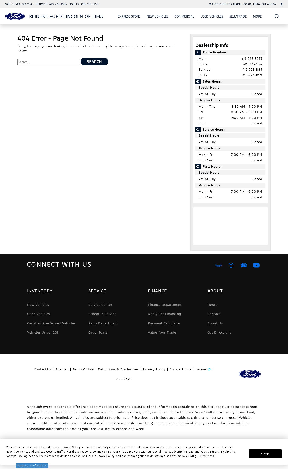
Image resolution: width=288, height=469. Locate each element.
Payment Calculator (164, 323)
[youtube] (256, 265)
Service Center (100, 305)
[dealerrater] (231, 265)
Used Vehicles (212, 16)
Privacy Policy (154, 369)
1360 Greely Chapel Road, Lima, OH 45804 (244, 4)
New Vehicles (157, 16)
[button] (277, 16)
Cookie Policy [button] (105, 456)
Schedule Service (102, 314)
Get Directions (219, 333)
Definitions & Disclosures (118, 369)
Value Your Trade (162, 333)
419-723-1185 (252, 70)
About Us (215, 323)
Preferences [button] (206, 456)
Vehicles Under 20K (43, 333)
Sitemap (62, 369)
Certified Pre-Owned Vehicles (51, 323)
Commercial (184, 16)
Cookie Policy (180, 369)
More (257, 17)
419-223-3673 (251, 59)
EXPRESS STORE (129, 16)
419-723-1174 (252, 64)
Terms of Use (83, 369)
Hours (212, 305)
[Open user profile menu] (281, 4)
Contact (213, 314)
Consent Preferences (32, 465)
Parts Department (103, 323)
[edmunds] (243, 265)
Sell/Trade (238, 16)
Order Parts (98, 333)
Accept (265, 453)
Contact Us (42, 369)
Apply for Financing (164, 314)
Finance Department (165, 305)
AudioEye (123, 379)
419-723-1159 (252, 75)
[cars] (218, 265)
